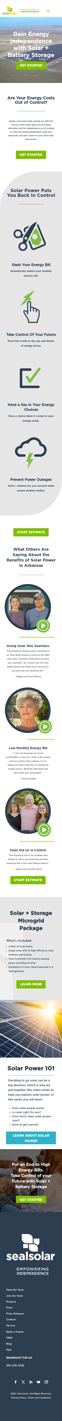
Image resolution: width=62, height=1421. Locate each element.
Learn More (31, 984)
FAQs (9, 1337)
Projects (11, 1301)
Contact (11, 1319)
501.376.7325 (15, 1365)
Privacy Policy (18, 1398)
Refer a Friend (14, 1331)
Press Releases (15, 1313)
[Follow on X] (23, 1382)
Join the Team (14, 1295)
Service (10, 1325)
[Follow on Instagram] (46, 1382)
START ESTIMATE (31, 532)
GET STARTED (31, 65)
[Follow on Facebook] (15, 1382)
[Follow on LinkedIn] (31, 1382)
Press (9, 1307)
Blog (9, 1343)
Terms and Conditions (39, 1398)
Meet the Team (15, 1289)
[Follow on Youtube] (38, 1382)
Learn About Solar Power (31, 1138)
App (8, 1349)
